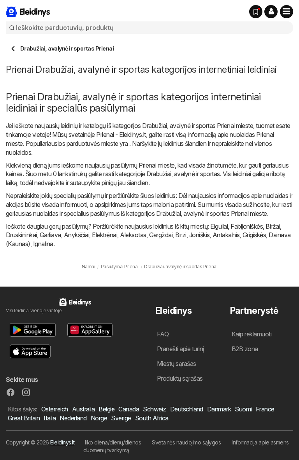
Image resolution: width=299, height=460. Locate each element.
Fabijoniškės (246, 226)
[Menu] (286, 11)
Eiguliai (219, 226)
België (106, 409)
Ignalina (43, 244)
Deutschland (186, 409)
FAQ (163, 334)
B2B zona (245, 349)
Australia (83, 409)
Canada (128, 409)
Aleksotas (133, 235)
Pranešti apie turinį (180, 349)
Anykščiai (76, 235)
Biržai (273, 226)
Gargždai (161, 235)
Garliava (50, 235)
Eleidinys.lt (62, 442)
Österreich (54, 409)
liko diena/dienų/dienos (113, 442)
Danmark (219, 409)
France (265, 409)
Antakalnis (226, 235)
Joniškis (199, 235)
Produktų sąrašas (180, 378)
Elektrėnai (104, 235)
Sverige (121, 418)
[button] (271, 11)
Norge (99, 418)
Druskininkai (21, 235)
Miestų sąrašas (176, 363)
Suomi (243, 409)
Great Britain (24, 418)
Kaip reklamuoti (251, 334)
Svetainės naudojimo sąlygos (186, 442)
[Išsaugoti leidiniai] (255, 11)
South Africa (152, 418)
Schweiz (154, 409)
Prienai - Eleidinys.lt (121, 134)
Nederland (73, 418)
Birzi (180, 235)
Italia (50, 418)
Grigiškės (254, 235)
